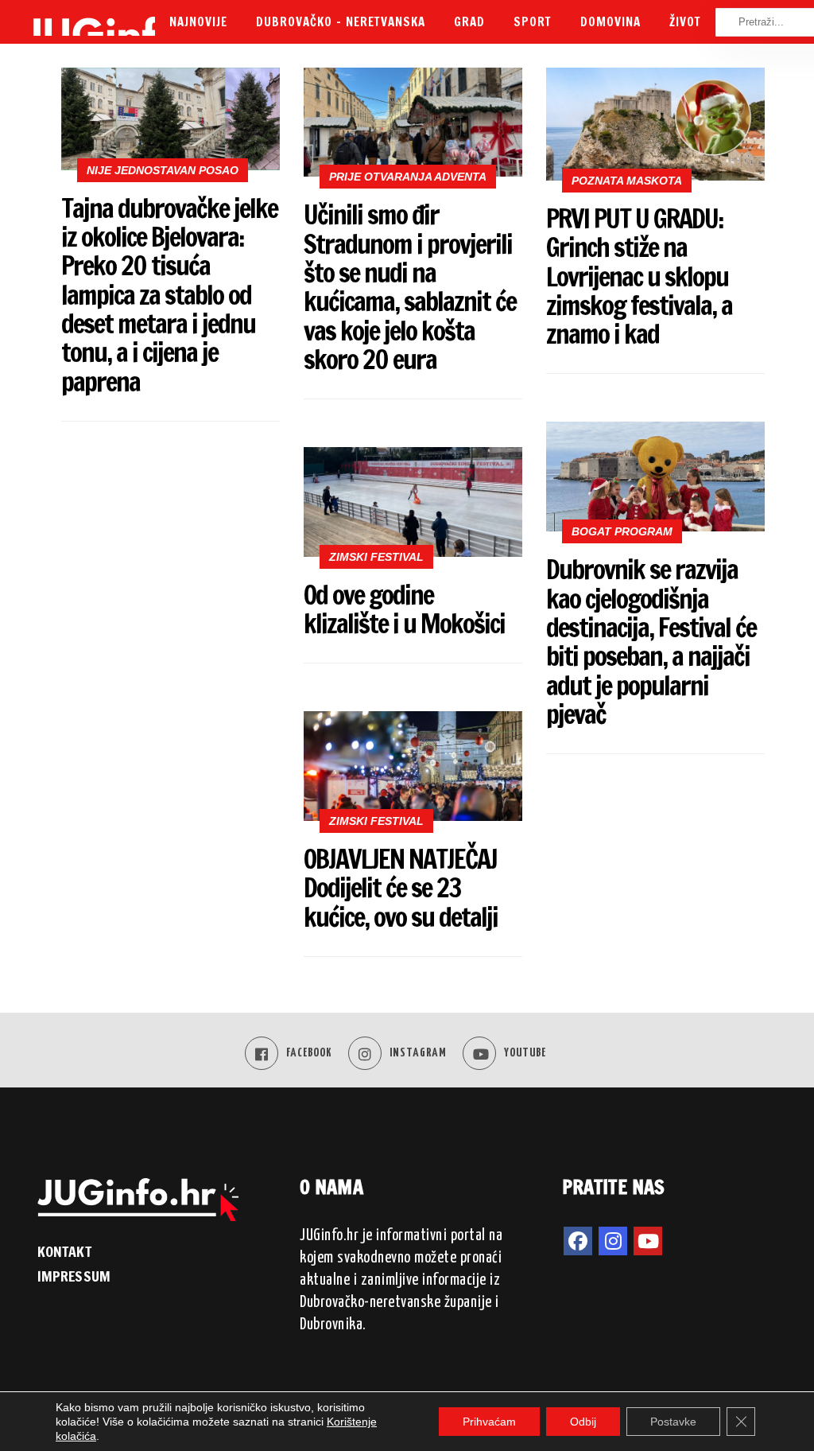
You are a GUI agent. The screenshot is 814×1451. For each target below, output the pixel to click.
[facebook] (578, 1241)
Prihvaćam (489, 1421)
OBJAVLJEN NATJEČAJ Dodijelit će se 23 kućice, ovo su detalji (401, 888)
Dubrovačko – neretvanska (340, 22)
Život (685, 22)
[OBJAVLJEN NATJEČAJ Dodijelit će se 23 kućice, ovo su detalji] (413, 766)
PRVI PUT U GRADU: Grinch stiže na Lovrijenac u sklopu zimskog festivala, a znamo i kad (639, 276)
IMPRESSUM (73, 1276)
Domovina (610, 22)
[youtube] (648, 1241)
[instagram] (613, 1241)
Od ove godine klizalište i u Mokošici (404, 609)
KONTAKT (64, 1251)
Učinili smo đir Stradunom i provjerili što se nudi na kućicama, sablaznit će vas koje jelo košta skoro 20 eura (410, 286)
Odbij (583, 1421)
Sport (533, 22)
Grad (469, 22)
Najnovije (198, 22)
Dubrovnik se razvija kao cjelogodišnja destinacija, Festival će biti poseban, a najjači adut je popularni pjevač (651, 641)
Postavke (673, 1421)
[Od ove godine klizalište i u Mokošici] (413, 501)
